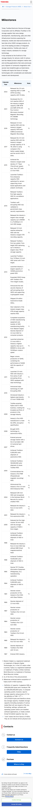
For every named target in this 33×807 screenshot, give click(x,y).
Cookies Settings (16, 800)
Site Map (28, 773)
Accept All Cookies (16, 804)
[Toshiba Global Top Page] (5, 2)
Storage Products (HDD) (13, 6)
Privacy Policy (9, 796)
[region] (16, 792)
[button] (31, 2)
